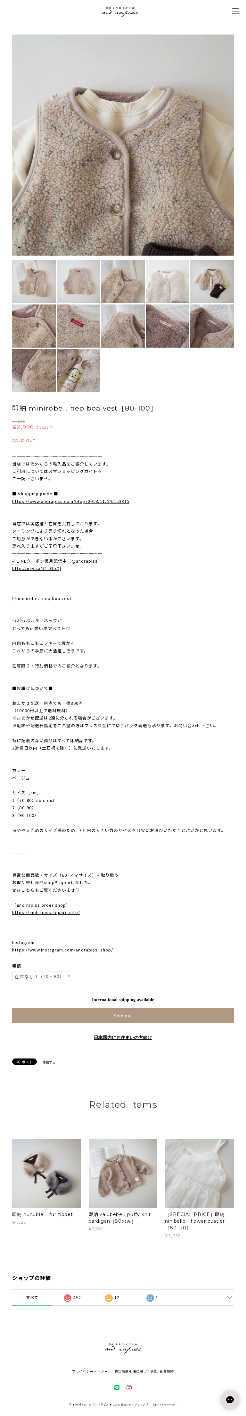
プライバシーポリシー (90, 1371)
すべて (32, 1297)
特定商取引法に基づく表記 (136, 1371)
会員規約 (167, 1371)
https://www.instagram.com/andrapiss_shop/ (62, 950)
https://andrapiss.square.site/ (46, 912)
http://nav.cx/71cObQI (36, 568)
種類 (16, 966)
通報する (49, 1062)
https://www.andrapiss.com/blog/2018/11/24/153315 (70, 501)
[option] (123, 145)
